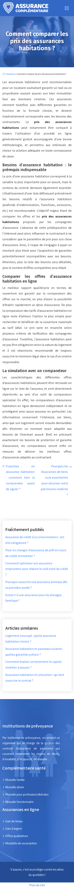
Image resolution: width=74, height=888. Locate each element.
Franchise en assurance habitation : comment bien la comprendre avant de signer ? (20, 477)
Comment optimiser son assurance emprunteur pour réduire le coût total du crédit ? (36, 569)
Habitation (11, 74)
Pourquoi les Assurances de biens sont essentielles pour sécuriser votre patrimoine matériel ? (54, 480)
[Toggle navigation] (66, 8)
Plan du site (37, 885)
